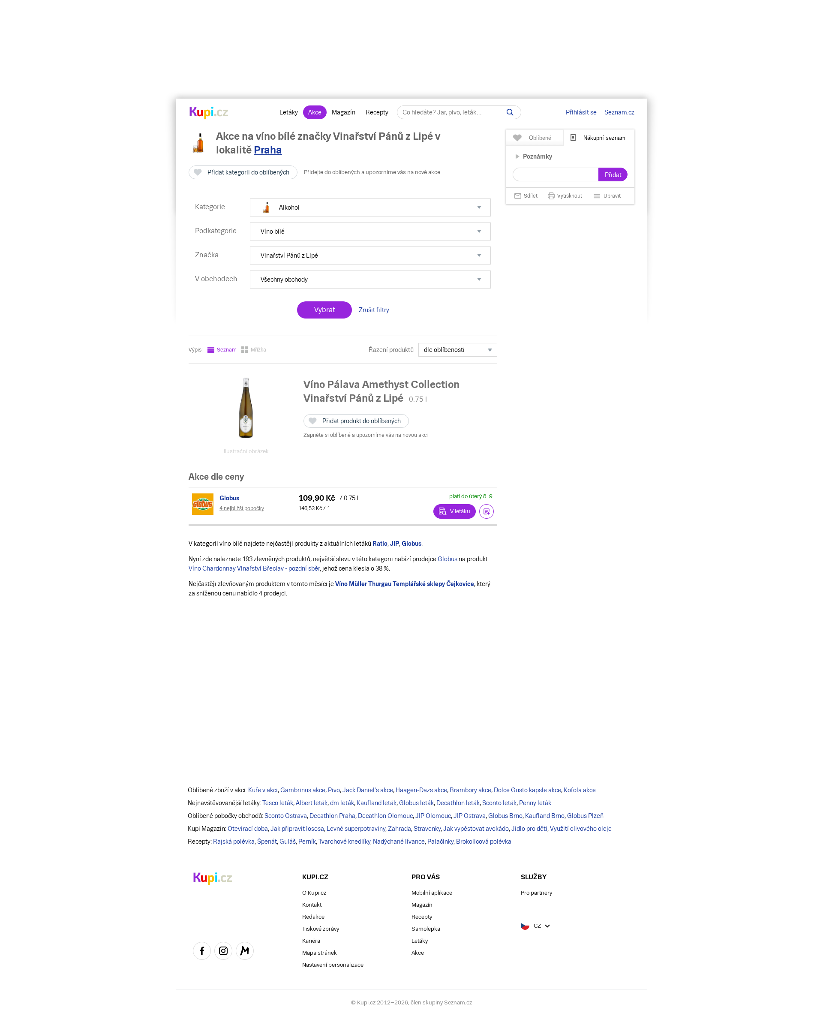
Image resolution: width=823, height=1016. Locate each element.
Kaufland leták (376, 803)
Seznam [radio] (227, 350)
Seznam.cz (619, 112)
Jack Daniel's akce (367, 790)
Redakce (313, 917)
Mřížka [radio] (258, 350)
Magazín (343, 112)
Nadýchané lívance (399, 841)
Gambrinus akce (302, 790)
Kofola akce (580, 790)
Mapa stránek (319, 953)
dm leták (342, 803)
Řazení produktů (391, 349)
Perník (307, 841)
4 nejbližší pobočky (241, 508)
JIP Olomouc (433, 815)
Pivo (334, 790)
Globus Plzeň (585, 815)
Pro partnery (536, 893)
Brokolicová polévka (483, 841)
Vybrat (324, 310)
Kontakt (311, 905)
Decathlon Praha (332, 815)
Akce (314, 112)
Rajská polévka (234, 841)
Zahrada (399, 828)
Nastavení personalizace (332, 965)
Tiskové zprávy (320, 929)
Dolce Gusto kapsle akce (527, 790)
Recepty (377, 112)
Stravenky (427, 828)
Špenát (267, 841)
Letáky (288, 112)
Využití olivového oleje (581, 828)
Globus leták (416, 803)
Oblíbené (540, 138)
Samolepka (426, 929)
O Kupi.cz (314, 893)
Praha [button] (268, 150)
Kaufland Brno (545, 815)
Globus (447, 559)
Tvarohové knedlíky (344, 841)
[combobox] (457, 350)
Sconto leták (499, 803)
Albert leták (311, 803)
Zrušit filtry (374, 310)
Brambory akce (470, 790)
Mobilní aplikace (432, 893)
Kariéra (311, 941)
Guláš (287, 841)
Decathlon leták (458, 803)
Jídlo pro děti (529, 828)
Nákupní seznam (604, 138)
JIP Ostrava (470, 815)
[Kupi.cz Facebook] (202, 952)
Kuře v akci (263, 790)
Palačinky (440, 841)
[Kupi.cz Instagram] (223, 952)
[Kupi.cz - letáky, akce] (209, 113)
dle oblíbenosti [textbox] (444, 349)
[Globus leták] (204, 504)
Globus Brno (505, 815)
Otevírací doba (248, 828)
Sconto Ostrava (285, 815)
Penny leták (535, 803)
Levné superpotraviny (356, 828)
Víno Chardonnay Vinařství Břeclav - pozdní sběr (254, 568)
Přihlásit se (581, 112)
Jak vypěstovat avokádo (476, 828)
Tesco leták (277, 803)
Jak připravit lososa (297, 828)
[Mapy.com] (245, 952)
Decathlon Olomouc (385, 815)
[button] (370, 207)
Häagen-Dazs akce (421, 790)
